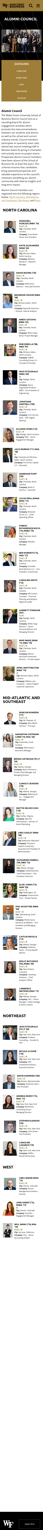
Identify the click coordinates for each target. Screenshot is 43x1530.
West (37, 200)
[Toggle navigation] (38, 5)
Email (21, 226)
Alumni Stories (21, 77)
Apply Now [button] (29, 1524)
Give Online (21, 98)
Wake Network (21, 91)
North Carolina (17, 197)
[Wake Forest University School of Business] (13, 5)
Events (21, 84)
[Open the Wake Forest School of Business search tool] (31, 6)
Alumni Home (21, 71)
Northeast (23, 200)
